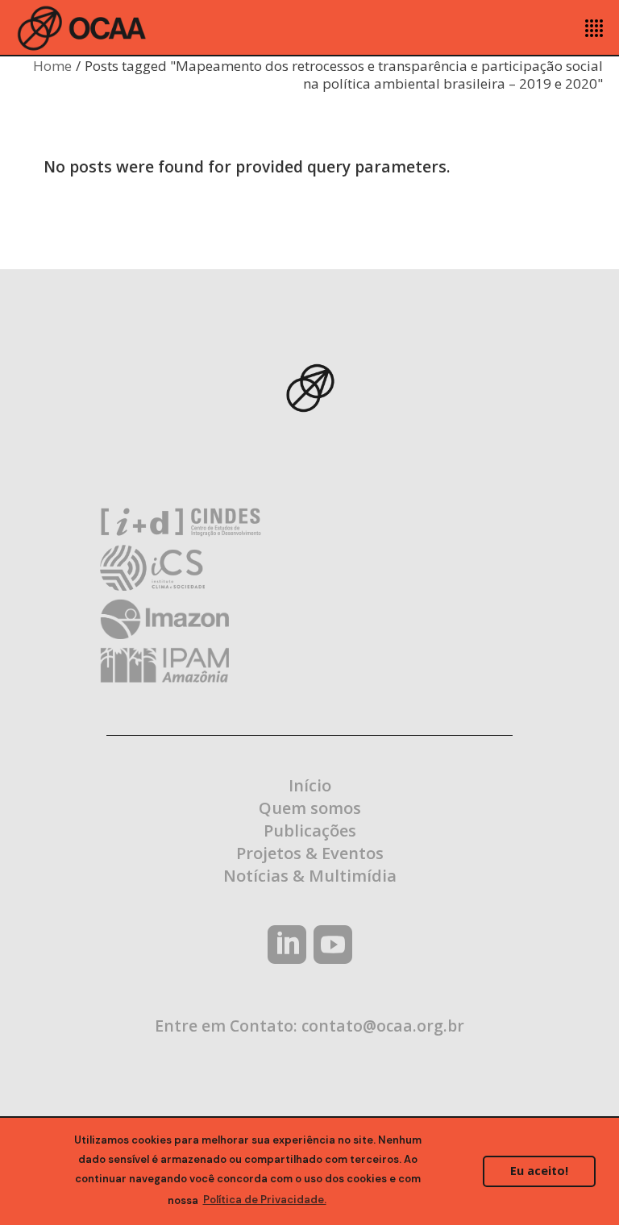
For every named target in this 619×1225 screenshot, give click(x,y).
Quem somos (310, 808)
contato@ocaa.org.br (382, 1025)
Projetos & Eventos (310, 853)
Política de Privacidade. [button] (264, 1199)
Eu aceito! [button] (539, 1170)
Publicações (310, 830)
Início (310, 785)
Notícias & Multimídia (310, 876)
